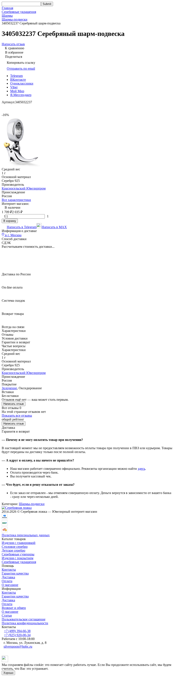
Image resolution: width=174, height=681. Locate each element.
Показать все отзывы (17, 415)
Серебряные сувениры (18, 554)
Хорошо (8, 672)
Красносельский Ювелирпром (24, 188)
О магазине (10, 585)
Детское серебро (13, 550)
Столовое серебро (15, 546)
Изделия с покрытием (17, 558)
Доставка (8, 577)
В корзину (9, 220)
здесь (141, 468)
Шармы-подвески (14, 19)
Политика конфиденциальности (25, 623)
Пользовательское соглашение (23, 619)
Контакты (9, 569)
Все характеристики (16, 200)
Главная (7, 8)
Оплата (7, 581)
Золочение (9, 388)
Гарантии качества (15, 573)
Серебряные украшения (19, 12)
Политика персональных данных (26, 535)
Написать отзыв (13, 403)
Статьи (7, 615)
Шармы (7, 15)
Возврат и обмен (14, 608)
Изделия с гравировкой (18, 543)
